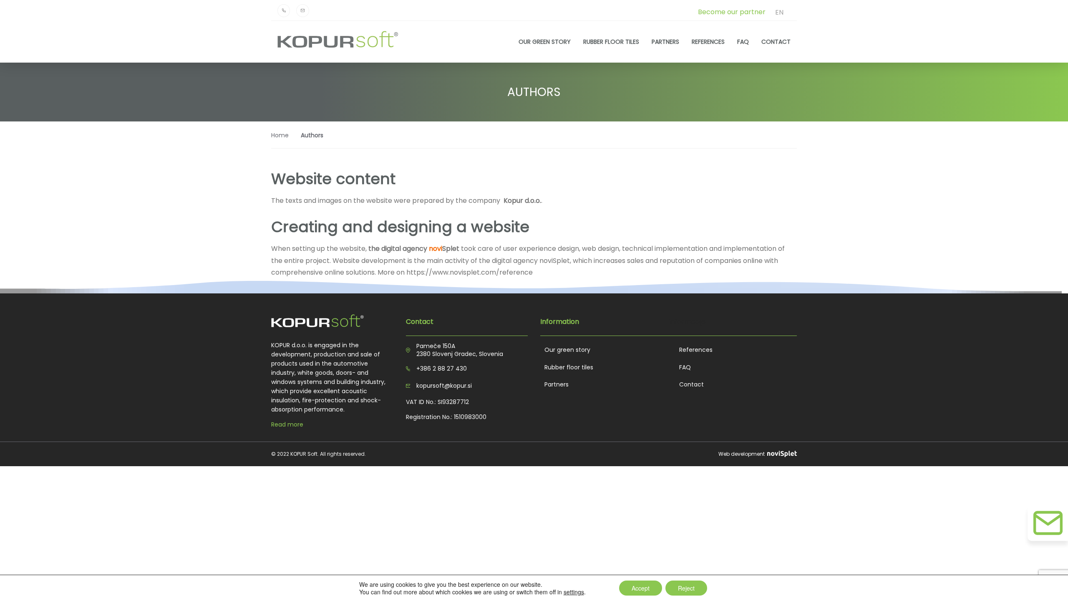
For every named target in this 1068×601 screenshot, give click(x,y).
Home (280, 135)
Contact (776, 41)
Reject (686, 588)
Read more (287, 424)
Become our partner (732, 12)
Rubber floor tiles (611, 41)
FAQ (743, 41)
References (708, 41)
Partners (665, 41)
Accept (641, 588)
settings (574, 592)
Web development (742, 453)
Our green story (545, 41)
